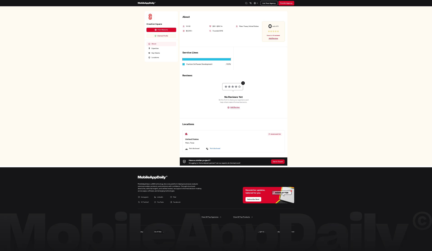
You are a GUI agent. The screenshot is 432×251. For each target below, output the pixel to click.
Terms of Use (156, 232)
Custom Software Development (199, 64)
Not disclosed (215, 148)
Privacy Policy (143, 232)
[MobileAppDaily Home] (146, 3)
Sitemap (168, 232)
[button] (206, 59)
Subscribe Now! (253, 199)
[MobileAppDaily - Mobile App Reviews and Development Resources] (176, 178)
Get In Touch (278, 161)
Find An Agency (286, 3)
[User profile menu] (256, 3)
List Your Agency (269, 3)
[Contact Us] (250, 3)
